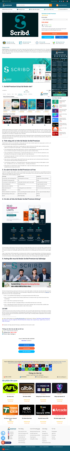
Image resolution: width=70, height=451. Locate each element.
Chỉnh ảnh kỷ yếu (21, 440)
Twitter (11, 438)
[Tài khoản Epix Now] (26, 410)
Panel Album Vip (45, 435)
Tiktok (11, 437)
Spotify (48, 362)
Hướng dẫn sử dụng (34, 438)
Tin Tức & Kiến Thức (49, 9)
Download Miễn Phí (64, 9)
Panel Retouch (47, 361)
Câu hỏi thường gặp (35, 428)
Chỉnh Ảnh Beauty (21, 442)
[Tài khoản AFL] (10, 388)
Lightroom (54, 433)
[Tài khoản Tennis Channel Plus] (10, 410)
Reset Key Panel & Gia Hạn (35, 431)
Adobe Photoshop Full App (56, 361)
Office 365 (33, 362)
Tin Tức (53, 428)
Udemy (55, 362)
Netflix (44, 362)
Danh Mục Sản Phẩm (8, 9)
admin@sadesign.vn (59, 446)
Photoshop (54, 435)
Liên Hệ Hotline (26, 348)
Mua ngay (54, 33)
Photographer (54, 431)
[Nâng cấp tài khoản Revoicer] (43, 388)
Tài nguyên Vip (45, 433)
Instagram (12, 433)
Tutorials (53, 437)
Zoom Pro (59, 362)
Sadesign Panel (21, 9)
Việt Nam (6, 449)
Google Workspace (26, 362)
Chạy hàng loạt (33, 437)
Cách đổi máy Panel (33, 433)
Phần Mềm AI (43, 394)
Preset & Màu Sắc (21, 437)
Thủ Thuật (53, 438)
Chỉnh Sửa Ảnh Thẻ (21, 435)
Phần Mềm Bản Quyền (35, 9)
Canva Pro (15, 362)
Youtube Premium (39, 362)
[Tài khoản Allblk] (26, 388)
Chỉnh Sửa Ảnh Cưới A (22, 431)
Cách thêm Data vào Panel (35, 435)
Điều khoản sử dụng (6, 446)
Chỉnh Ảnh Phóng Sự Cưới (23, 433)
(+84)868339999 (46, 446)
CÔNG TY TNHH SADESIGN (30, 446)
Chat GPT (64, 361)
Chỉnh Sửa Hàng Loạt (22, 438)
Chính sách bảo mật (17, 446)
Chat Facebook (48, 37)
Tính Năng (20, 428)
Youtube (11, 435)
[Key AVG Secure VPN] (43, 410)
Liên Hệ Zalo (26, 345)
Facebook (11, 432)
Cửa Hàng (44, 428)
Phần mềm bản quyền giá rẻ (27, 361)
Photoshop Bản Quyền (46, 442)
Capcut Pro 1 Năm (7, 1)
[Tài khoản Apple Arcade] (59, 410)
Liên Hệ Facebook (27, 351)
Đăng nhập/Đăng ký (62, 5)
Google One (20, 362)
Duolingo (52, 362)
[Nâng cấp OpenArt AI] (59, 388)
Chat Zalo (61, 37)
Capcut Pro (10, 362)
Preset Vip (44, 431)
